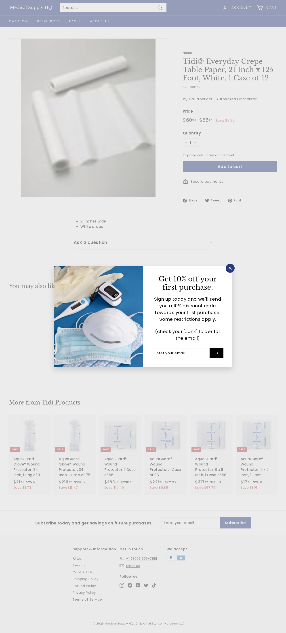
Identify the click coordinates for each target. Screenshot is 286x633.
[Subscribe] (216, 353)
